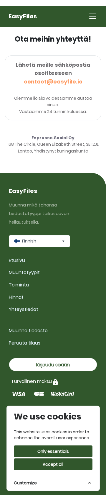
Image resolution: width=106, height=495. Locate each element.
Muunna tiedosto (28, 330)
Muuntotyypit (24, 272)
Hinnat (16, 297)
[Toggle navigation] (92, 16)
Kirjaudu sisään (53, 364)
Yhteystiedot (23, 309)
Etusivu (17, 260)
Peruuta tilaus (24, 343)
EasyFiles (23, 16)
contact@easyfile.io (53, 81)
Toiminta (19, 284)
